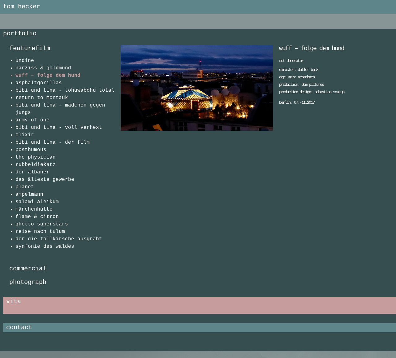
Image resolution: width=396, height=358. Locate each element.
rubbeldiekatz (35, 165)
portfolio (20, 33)
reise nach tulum (40, 231)
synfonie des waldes (44, 246)
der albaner (32, 172)
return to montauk (41, 98)
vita (13, 301)
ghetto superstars (41, 224)
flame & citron (37, 217)
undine (24, 60)
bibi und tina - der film (52, 142)
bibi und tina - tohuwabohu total (64, 90)
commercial (27, 268)
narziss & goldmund (43, 68)
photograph (27, 282)
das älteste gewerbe (44, 179)
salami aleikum (37, 202)
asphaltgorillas (38, 83)
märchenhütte (34, 209)
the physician (35, 157)
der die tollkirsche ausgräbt (58, 239)
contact (19, 327)
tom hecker (21, 6)
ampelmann (29, 194)
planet (24, 187)
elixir (24, 135)
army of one (32, 120)
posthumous (30, 150)
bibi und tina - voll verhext (58, 127)
